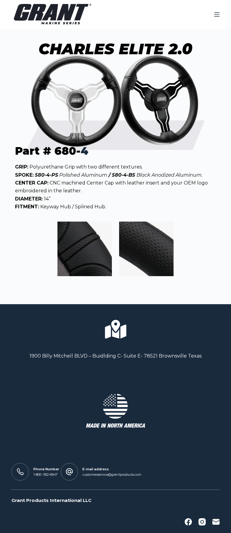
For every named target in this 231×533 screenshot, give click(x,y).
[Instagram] (202, 521)
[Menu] (217, 14)
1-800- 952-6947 (45, 474)
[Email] (216, 521)
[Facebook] (188, 521)
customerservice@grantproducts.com (111, 474)
